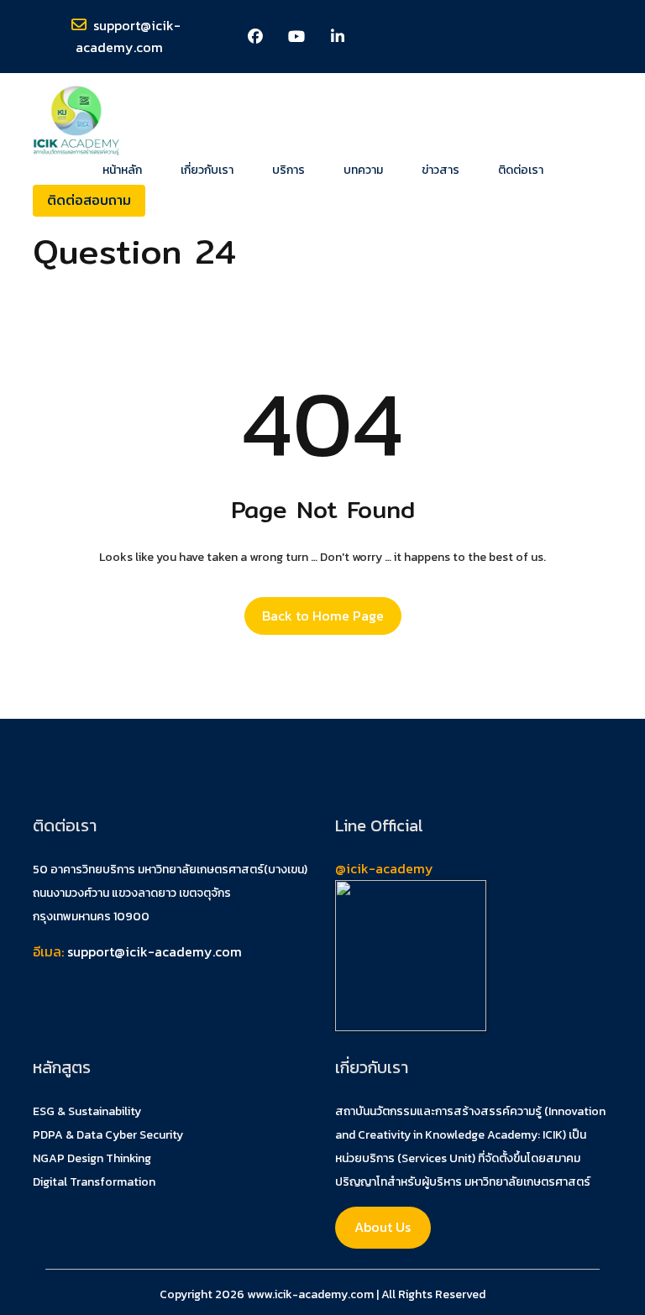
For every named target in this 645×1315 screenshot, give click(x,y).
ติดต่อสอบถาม (89, 200)
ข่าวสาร (440, 170)
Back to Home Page (323, 615)
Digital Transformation (94, 1182)
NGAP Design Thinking (92, 1158)
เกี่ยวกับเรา (207, 170)
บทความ (363, 170)
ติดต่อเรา (520, 170)
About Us (382, 1227)
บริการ (288, 170)
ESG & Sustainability (87, 1111)
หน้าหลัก (122, 170)
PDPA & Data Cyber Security (108, 1135)
